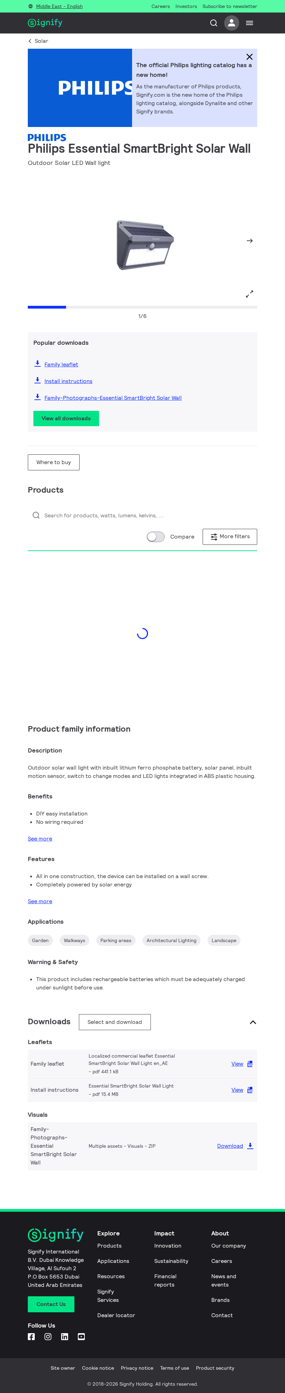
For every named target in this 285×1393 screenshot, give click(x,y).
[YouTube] (82, 1337)
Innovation (167, 1245)
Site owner (63, 1368)
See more (40, 838)
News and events (223, 1280)
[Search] (213, 23)
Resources (111, 1276)
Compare (182, 536)
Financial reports (165, 1280)
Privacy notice (137, 1368)
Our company (228, 1245)
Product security (215, 1368)
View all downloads (66, 418)
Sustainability (171, 1261)
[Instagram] (48, 1337)
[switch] (156, 537)
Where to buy (53, 462)
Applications (113, 1261)
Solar (41, 41)
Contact (222, 1315)
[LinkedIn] (65, 1337)
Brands (220, 1300)
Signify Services (108, 1296)
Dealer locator (116, 1315)
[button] (35, 240)
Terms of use (174, 1368)
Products (109, 1245)
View (237, 1063)
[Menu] (249, 23)
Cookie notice (98, 1368)
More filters (234, 536)
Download (230, 1145)
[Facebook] (32, 1337)
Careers (221, 1261)
